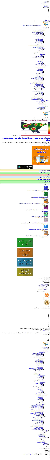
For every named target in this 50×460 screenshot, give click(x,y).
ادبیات (41, 59)
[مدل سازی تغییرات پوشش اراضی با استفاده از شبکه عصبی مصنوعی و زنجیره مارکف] (35, 135)
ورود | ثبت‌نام (47, 20)
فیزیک (41, 72)
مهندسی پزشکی (37, 372)
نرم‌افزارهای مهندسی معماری (37, 406)
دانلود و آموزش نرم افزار (40, 64)
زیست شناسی (40, 50)
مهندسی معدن (37, 371)
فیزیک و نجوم (40, 379)
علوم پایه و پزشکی (41, 48)
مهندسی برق (40, 37)
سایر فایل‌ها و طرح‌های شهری (37, 96)
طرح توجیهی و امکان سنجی (37, 99)
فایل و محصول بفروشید (43, 285)
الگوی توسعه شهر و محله (37, 95)
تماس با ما (45, 7)
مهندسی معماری (39, 41)
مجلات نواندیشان (44, 3)
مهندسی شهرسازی (39, 42)
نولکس (46, 349)
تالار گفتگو (45, 2)
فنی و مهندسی (42, 35)
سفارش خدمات (44, 100)
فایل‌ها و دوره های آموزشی (42, 65)
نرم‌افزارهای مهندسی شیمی (37, 78)
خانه (49, 119)
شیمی (41, 51)
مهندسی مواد (37, 370)
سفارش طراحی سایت (40, 101)
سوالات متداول (45, 287)
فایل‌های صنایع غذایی (38, 89)
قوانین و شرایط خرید (43, 286)
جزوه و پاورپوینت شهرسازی (37, 97)
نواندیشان (27, 332)
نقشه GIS (41, 92)
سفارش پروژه (42, 102)
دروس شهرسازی (39, 427)
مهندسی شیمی (40, 43)
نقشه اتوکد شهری (39, 93)
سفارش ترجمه (42, 104)
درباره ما (46, 6)
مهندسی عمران (39, 40)
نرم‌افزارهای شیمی (39, 84)
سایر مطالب (40, 63)
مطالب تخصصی (44, 28)
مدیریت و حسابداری (39, 56)
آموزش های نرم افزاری (40, 74)
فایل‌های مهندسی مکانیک (38, 88)
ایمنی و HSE (40, 67)
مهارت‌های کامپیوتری (38, 86)
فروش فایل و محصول (40, 108)
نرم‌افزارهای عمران (39, 79)
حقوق (41, 58)
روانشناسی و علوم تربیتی (37, 57)
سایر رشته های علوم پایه (38, 52)
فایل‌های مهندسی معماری (37, 91)
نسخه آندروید (47, 330)
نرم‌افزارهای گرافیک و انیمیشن (36, 82)
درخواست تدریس (41, 107)
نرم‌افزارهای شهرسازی (38, 81)
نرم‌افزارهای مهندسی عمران (37, 405)
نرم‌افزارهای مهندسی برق (37, 408)
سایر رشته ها (42, 54)
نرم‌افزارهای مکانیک (39, 77)
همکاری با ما (45, 106)
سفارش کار (45, 431)
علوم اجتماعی (40, 387)
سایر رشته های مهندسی (38, 47)
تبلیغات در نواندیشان (41, 442)
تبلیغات (46, 5)
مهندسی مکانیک (39, 36)
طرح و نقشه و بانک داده (40, 87)
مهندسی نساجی (37, 373)
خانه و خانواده (40, 61)
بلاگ (49, 111)
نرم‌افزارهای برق (39, 76)
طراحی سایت (42, 432)
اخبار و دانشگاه (42, 29)
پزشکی (41, 49)
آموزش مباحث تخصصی (40, 66)
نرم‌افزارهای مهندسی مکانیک (37, 409)
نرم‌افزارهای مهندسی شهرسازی (36, 407)
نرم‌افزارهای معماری (38, 80)
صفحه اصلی (45, 27)
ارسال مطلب (42, 109)
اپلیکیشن (46, 1)
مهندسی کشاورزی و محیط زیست (36, 44)
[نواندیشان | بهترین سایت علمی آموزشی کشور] (45, 115)
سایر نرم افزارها (39, 85)
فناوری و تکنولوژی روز (38, 34)
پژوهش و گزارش (39, 33)
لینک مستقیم (42, 330)
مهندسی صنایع (40, 46)
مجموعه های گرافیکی (38, 428)
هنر (42, 62)
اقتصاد (41, 55)
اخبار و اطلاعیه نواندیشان (38, 31)
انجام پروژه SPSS (41, 103)
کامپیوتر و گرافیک (39, 39)
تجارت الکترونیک (39, 73)
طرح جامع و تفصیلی (39, 94)
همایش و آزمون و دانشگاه (37, 32)
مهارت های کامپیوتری (38, 414)
